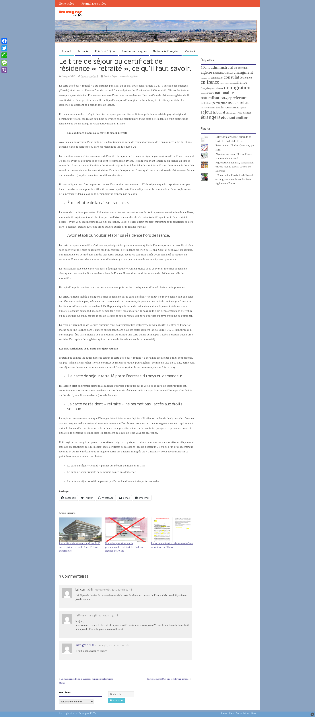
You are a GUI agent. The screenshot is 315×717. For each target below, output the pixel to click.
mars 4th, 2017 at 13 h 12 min (113, 645)
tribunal (219, 112)
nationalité (224, 92)
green (212, 88)
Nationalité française (166, 51)
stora (236, 107)
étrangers (210, 117)
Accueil (66, 51)
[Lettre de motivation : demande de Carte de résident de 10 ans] (172, 529)
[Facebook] (4, 40)
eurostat (233, 83)
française (205, 88)
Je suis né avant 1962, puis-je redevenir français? (168, 679)
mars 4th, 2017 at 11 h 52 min (103, 615)
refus (244, 102)
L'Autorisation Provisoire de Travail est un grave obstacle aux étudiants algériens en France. (234, 179)
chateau (204, 78)
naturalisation (213, 97)
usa (228, 112)
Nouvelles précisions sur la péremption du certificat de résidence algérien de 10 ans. (124, 547)
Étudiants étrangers (134, 51)
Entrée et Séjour (105, 51)
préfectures (206, 103)
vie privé (234, 113)
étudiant (228, 117)
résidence (221, 107)
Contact (190, 51)
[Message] (4, 62)
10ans (205, 67)
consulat (231, 77)
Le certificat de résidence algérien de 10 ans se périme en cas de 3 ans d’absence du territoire (79, 547)
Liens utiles (66, 3)
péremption (220, 103)
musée (210, 93)
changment (243, 72)
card (231, 73)
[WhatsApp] (4, 55)
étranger (247, 112)
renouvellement (207, 108)
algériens (218, 72)
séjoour (243, 108)
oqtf (227, 98)
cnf (209, 78)
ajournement (241, 67)
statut (231, 108)
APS (226, 72)
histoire (219, 88)
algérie (206, 72)
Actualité (83, 51)
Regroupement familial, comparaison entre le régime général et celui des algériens (234, 166)
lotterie (204, 93)
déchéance (246, 77)
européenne (225, 83)
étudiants (242, 118)
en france (210, 82)
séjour (206, 112)
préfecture (238, 97)
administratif (222, 67)
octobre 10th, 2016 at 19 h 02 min (114, 590)
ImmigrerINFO (68, 76)
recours (233, 103)
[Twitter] (4, 48)
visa (240, 112)
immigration (237, 87)
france (242, 82)
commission (217, 77)
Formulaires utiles (93, 3)
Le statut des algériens (128, 76)
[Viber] (4, 70)
